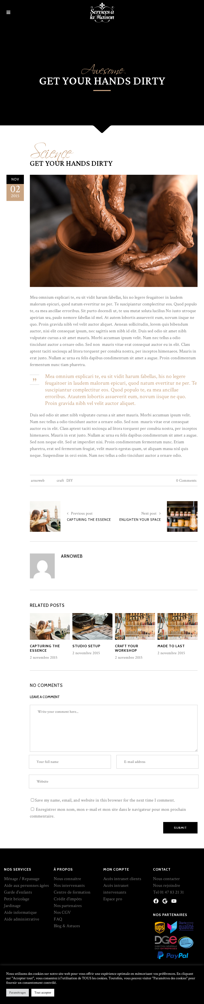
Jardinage (12, 906)
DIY (69, 480)
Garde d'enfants (18, 892)
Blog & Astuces (67, 926)
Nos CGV (62, 912)
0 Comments (186, 480)
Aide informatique (20, 912)
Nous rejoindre (166, 885)
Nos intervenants (69, 885)
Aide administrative (21, 919)
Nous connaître (67, 879)
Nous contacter (166, 879)
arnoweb (38, 480)
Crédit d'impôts (68, 899)
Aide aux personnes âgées (26, 885)
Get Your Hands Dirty (71, 163)
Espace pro (112, 899)
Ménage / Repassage (22, 879)
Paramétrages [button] (17, 993)
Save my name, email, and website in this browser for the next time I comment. (105, 800)
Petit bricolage (16, 899)
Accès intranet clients (122, 879)
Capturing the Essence (89, 520)
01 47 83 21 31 (172, 892)
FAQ (58, 919)
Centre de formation (72, 892)
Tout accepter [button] (42, 993)
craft (60, 480)
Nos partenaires (68, 906)
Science (50, 149)
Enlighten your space (140, 520)
